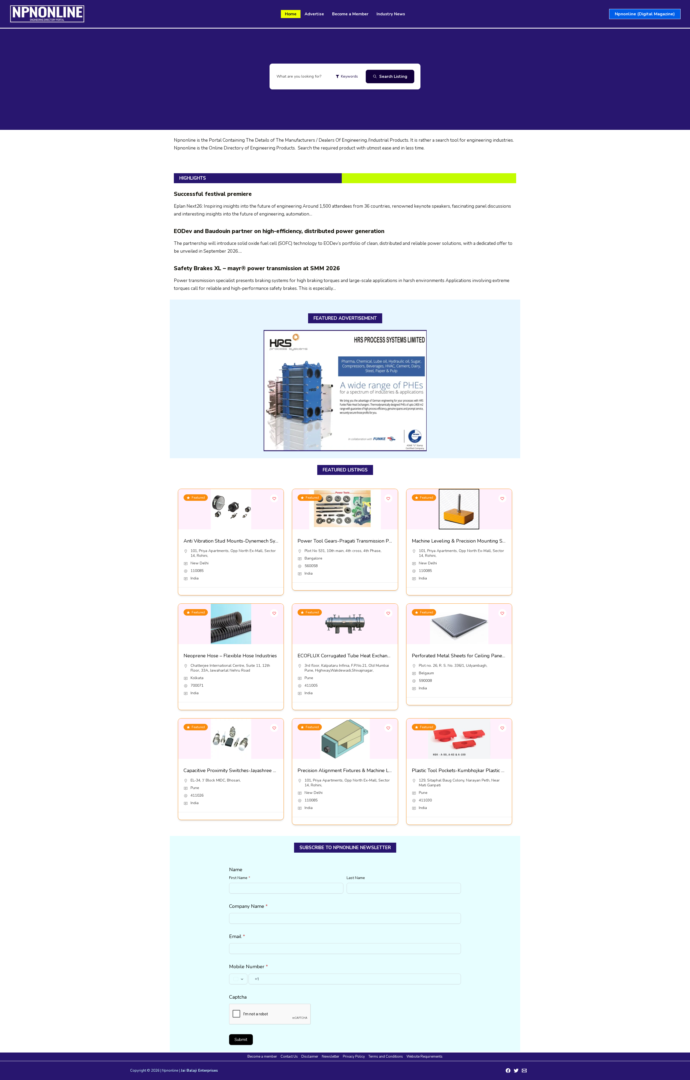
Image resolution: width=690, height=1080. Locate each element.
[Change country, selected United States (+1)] (238, 979)
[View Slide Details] (345, 390)
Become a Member (350, 14)
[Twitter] (516, 1070)
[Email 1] (524, 1070)
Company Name (248, 906)
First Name (239, 877)
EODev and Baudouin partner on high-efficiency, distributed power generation (279, 231)
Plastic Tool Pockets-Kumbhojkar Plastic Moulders (467, 770)
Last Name (356, 877)
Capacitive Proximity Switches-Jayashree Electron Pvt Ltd (246, 770)
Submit (240, 1039)
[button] (645, 14)
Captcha (238, 997)
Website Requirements (424, 1056)
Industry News (391, 14)
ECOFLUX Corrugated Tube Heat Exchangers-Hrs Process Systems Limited (380, 655)
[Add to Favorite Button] (274, 498)
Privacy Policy (354, 1056)
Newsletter (330, 1056)
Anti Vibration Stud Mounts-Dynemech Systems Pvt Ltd (244, 541)
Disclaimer (309, 1056)
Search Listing (393, 76)
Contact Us (289, 1056)
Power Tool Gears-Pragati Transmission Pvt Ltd (350, 541)
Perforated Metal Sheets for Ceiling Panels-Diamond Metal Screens (486, 655)
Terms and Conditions (385, 1056)
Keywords (349, 76)
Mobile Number (248, 966)
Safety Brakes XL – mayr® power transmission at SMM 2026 (257, 268)
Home (290, 14)
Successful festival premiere (213, 194)
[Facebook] (508, 1070)
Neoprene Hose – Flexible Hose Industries (230, 655)
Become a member (262, 1056)
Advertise (314, 14)
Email (237, 936)
